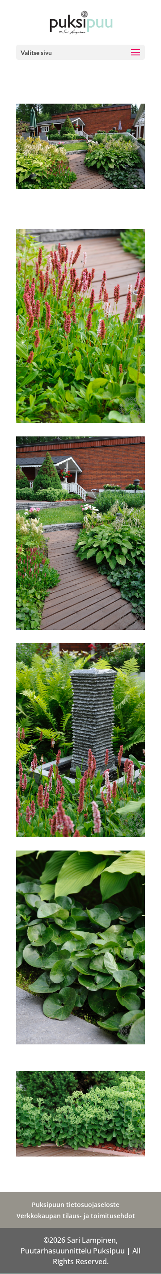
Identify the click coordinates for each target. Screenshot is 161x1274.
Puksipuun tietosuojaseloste (75, 1204)
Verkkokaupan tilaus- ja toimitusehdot (76, 1215)
